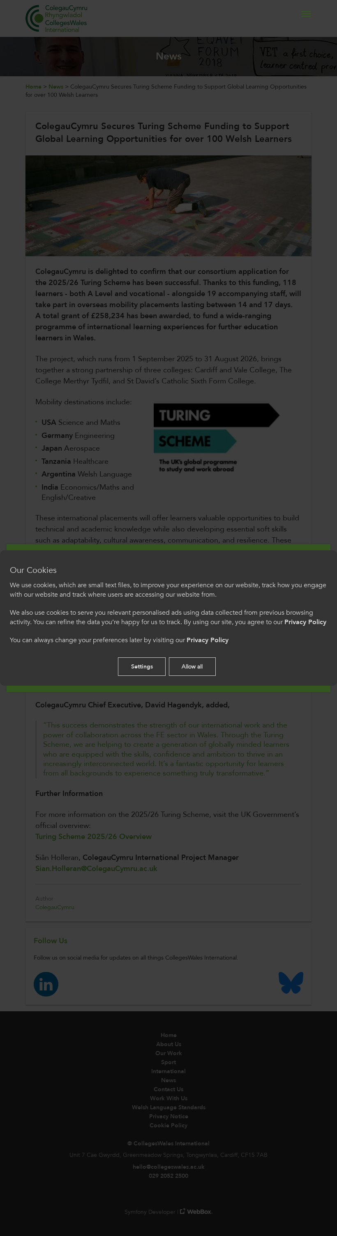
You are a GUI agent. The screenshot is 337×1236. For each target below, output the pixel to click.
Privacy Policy (305, 622)
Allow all (192, 666)
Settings (142, 666)
